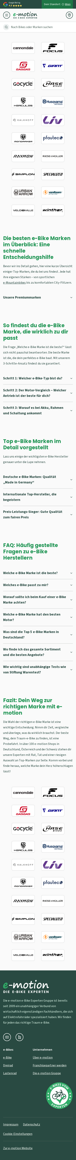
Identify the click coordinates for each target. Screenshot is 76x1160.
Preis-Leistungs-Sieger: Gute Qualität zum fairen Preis (32, 514)
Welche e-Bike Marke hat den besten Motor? (31, 617)
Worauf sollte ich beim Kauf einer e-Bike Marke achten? (34, 600)
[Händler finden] (69, 15)
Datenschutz (31, 1124)
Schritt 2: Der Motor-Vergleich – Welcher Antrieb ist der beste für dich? (34, 393)
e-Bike (7, 1057)
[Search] (6, 27)
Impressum (10, 1124)
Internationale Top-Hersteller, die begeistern (30, 497)
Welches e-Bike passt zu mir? (25, 585)
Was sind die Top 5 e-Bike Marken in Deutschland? (31, 634)
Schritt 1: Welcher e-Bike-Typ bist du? (32, 378)
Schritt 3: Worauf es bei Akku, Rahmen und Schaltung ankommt (33, 410)
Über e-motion (43, 1057)
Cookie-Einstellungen (17, 1134)
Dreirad (8, 1065)
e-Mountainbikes (14, 282)
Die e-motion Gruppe (47, 1073)
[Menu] (8, 15)
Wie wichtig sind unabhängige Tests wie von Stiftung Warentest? (34, 669)
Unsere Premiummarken (22, 297)
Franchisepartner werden (49, 1065)
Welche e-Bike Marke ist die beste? (30, 573)
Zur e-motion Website (18, 1148)
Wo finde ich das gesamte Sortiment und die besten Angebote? (32, 652)
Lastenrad (10, 1073)
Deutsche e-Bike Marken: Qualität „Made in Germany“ (29, 479)
